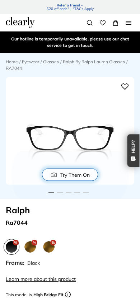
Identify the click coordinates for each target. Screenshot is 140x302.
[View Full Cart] (115, 23)
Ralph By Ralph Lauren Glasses (94, 61)
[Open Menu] (128, 23)
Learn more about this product (41, 279)
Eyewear (30, 61)
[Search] (89, 23)
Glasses (51, 61)
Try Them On (75, 174)
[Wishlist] (102, 23)
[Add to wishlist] (125, 86)
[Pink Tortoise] (30, 247)
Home (12, 61)
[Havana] (49, 247)
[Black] (11, 247)
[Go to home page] (20, 22)
